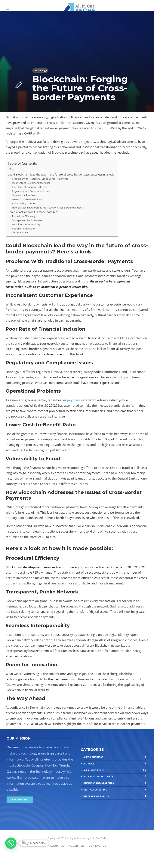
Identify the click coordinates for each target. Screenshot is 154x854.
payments (74, 400)
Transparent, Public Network (28, 220)
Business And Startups (114, 783)
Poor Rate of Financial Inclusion (29, 187)
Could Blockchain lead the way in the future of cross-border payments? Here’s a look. (61, 174)
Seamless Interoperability (26, 224)
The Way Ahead (20, 232)
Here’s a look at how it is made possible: (33, 212)
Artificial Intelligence (114, 776)
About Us (57, 845)
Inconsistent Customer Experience (31, 183)
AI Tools (114, 763)
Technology (40, 70)
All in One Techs (114, 770)
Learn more (19, 799)
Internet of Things (114, 796)
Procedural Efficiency (23, 216)
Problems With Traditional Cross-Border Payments (40, 178)
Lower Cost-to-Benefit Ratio (27, 199)
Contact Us (97, 845)
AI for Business (114, 756)
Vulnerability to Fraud (24, 203)
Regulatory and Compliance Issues (31, 191)
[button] (11, 843)
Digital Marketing (114, 789)
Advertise (76, 845)
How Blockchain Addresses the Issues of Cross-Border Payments (48, 207)
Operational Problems (24, 195)
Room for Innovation (23, 228)
